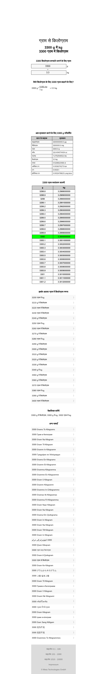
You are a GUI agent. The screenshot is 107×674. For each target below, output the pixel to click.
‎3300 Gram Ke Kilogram (42, 565)
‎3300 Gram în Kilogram (42, 520)
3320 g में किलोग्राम (39, 359)
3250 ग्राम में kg (38, 323)
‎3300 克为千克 (38, 627)
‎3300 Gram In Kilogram (42, 535)
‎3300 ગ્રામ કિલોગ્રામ (41, 607)
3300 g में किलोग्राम (39, 349)
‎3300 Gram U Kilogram (42, 480)
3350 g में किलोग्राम (39, 375)
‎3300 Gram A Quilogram (42, 555)
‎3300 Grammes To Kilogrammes (46, 638)
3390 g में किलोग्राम (39, 396)
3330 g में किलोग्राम (39, 365)
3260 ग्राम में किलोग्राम (40, 328)
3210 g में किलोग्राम (39, 303)
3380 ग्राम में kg (38, 390)
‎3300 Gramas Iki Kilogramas (44, 495)
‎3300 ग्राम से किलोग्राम (40, 560)
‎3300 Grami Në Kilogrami (43, 596)
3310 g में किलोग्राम (39, 354)
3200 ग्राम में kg (38, 297)
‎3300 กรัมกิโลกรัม (39, 601)
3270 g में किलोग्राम (39, 334)
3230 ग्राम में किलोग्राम (40, 313)
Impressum (54, 664)
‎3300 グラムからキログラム (44, 570)
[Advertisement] (17, 42)
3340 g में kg (37, 370)
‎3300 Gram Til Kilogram (42, 444)
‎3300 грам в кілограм (41, 617)
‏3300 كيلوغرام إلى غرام (42, 540)
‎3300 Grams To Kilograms (43, 429)
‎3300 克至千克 (38, 632)
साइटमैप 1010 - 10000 (53, 659)
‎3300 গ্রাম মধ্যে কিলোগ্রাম (41, 550)
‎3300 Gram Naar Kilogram (43, 505)
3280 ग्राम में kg (38, 339)
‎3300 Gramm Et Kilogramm (44, 464)
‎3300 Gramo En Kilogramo (43, 459)
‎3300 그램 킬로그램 (40, 576)
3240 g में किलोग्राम (39, 318)
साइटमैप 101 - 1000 (53, 654)
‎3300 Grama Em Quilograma (44, 515)
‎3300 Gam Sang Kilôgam (43, 622)
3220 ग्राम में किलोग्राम (40, 308)
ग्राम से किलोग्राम (53, 40)
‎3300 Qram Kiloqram (41, 545)
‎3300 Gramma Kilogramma (44, 470)
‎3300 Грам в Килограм (42, 434)
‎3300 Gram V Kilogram (42, 591)
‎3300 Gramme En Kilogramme (45, 475)
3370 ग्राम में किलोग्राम (40, 385)
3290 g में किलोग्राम (39, 344)
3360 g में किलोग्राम (39, 380)
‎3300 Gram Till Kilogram (42, 530)
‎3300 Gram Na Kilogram (42, 439)
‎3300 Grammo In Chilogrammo (45, 490)
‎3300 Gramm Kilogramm (43, 485)
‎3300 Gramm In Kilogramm (44, 449)
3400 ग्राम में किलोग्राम (40, 401)
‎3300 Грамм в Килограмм (43, 586)
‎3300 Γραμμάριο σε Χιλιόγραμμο (46, 454)
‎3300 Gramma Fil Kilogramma (45, 500)
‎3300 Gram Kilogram (41, 612)
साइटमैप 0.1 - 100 (53, 649)
